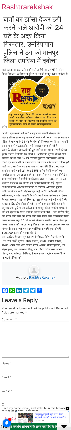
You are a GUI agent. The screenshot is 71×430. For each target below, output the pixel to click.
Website (7, 391)
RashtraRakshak (42, 277)
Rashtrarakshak (27, 7)
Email (6, 377)
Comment (9, 319)
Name (7, 363)
